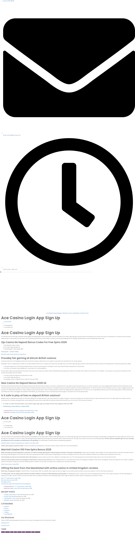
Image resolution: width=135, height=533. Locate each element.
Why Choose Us (69, 313)
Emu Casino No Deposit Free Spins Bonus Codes (21, 410)
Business (6, 506)
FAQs (75, 313)
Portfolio (33, 532)
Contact (86, 313)
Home (48, 313)
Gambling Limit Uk (6, 482)
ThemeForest (37, 532)
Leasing (6, 512)
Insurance (7, 510)
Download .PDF (5, 523)
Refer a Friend (80, 313)
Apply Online (61, 313)
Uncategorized (8, 514)
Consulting (7, 532)
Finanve (6, 508)
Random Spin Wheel (9, 496)
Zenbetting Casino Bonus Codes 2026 (16, 406)
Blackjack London (9, 500)
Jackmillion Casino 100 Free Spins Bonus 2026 (19, 412)
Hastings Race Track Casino (11, 498)
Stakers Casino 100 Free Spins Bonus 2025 (18, 488)
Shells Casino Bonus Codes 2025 (10, 464)
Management (28, 532)
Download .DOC (5, 525)
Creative (12, 532)
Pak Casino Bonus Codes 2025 (9, 480)
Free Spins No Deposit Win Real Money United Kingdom (16, 484)
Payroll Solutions (54, 313)
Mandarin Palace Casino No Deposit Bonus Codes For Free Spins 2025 (20, 443)
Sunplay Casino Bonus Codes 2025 (13, 494)
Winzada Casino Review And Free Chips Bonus (13, 354)
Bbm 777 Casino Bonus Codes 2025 (10, 478)
